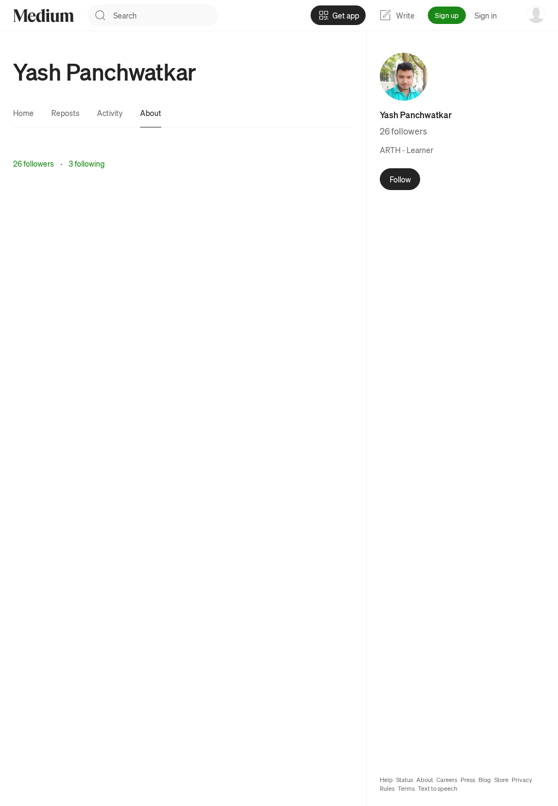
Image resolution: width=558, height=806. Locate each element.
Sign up (447, 15)
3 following (87, 163)
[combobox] (165, 15)
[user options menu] (536, 14)
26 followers (33, 163)
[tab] (23, 112)
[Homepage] (43, 15)
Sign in (486, 15)
